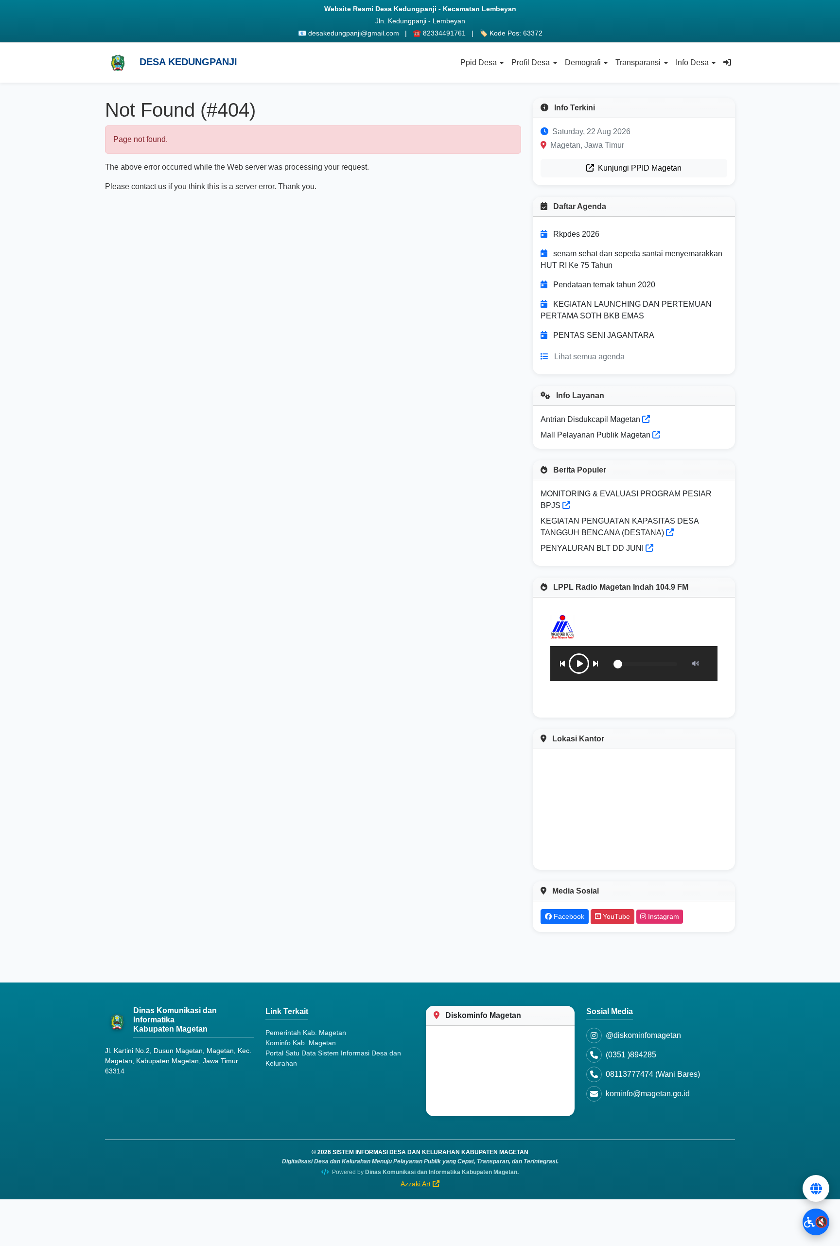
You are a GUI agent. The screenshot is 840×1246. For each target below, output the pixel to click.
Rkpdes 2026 (576, 234)
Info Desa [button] (692, 62)
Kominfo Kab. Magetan (300, 1043)
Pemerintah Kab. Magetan (305, 1032)
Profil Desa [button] (530, 62)
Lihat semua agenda (589, 356)
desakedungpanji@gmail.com (353, 33)
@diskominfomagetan (643, 1035)
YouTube (615, 916)
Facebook (568, 916)
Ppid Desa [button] (478, 62)
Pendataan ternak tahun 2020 (604, 285)
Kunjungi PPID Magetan (639, 168)
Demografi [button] (583, 62)
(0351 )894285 (631, 1055)
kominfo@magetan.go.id (648, 1093)
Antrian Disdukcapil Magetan (591, 419)
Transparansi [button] (638, 62)
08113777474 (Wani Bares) (653, 1074)
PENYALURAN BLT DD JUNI (592, 548)
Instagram (662, 916)
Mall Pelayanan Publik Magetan (596, 435)
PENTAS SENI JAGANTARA (603, 335)
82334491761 (444, 33)
